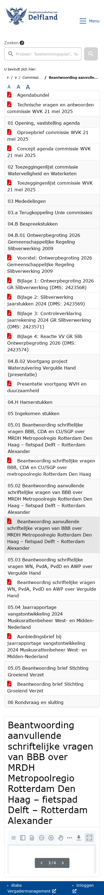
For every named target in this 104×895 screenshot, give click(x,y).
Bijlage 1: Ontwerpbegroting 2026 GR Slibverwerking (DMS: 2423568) (50, 284)
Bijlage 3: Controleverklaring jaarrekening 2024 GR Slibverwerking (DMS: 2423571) (49, 320)
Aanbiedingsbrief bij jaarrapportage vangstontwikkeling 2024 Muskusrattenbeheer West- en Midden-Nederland (47, 646)
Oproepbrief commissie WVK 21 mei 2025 (47, 136)
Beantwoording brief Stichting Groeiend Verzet (45, 687)
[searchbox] (43, 54)
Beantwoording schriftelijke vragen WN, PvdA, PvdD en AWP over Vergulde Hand (51, 589)
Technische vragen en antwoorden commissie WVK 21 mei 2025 (50, 108)
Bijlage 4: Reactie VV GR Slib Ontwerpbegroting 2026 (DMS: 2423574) (44, 343)
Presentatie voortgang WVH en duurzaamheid (47, 387)
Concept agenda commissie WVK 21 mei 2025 (49, 152)
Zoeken (11, 42)
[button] (91, 54)
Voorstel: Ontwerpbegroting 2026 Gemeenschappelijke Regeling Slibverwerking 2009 (49, 264)
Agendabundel (32, 95)
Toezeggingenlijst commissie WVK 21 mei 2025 (50, 186)
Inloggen (84, 885)
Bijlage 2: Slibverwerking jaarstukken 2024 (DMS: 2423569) (46, 300)
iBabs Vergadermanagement (29, 888)
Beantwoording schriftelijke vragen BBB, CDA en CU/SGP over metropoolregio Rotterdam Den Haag (51, 467)
